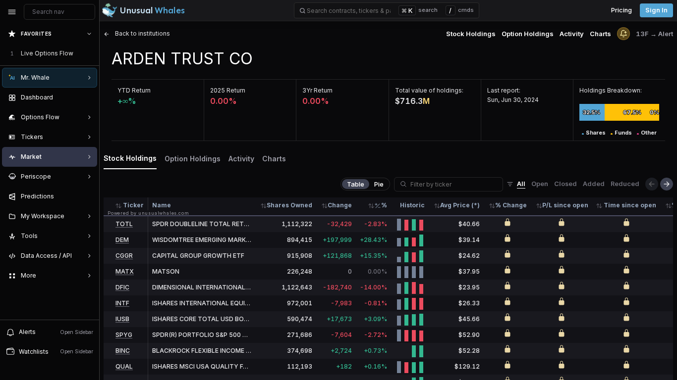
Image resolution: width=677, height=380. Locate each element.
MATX (124, 271)
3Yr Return (317, 90)
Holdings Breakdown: (610, 90)
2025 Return (227, 90)
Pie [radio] (379, 184)
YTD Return (134, 90)
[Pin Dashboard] (87, 97)
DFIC (122, 287)
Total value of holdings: (429, 90)
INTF (122, 303)
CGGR (124, 255)
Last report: (503, 90)
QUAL (124, 366)
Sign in (656, 10)
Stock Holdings (471, 34)
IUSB (122, 319)
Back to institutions (141, 33)
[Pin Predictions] (87, 196)
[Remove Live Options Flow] (90, 53)
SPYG (123, 334)
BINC (122, 350)
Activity (572, 34)
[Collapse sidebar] (12, 12)
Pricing (621, 10)
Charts (600, 34)
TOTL (124, 224)
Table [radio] (355, 184)
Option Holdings (528, 34)
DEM (122, 239)
